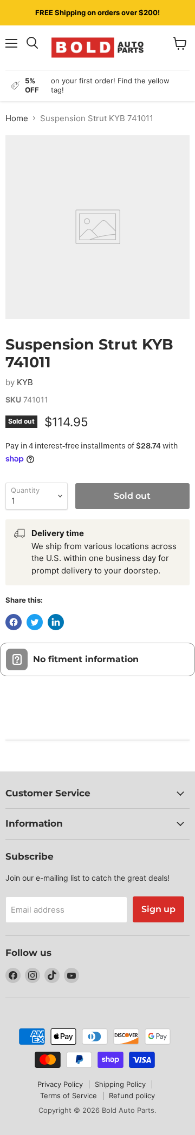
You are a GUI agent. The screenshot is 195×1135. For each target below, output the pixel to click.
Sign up (158, 909)
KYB (25, 382)
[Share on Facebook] (13, 622)
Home (16, 118)
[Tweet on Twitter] (35, 622)
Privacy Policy (60, 1084)
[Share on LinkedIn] (56, 622)
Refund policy (132, 1095)
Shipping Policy (120, 1084)
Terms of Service (68, 1095)
